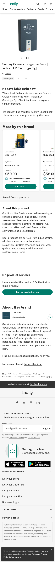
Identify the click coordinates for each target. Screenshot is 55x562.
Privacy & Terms (11, 518)
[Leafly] (13, 4)
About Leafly (9, 510)
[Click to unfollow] (50, 317)
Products (13, 374)
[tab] (26, 58)
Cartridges (38, 374)
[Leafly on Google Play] (39, 464)
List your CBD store (13, 484)
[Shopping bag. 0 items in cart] (51, 4)
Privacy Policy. (34, 438)
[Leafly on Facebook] (17, 402)
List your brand (11, 490)
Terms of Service (16, 438)
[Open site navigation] (4, 4)
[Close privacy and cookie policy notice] (51, 549)
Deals (41, 9)
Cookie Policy (31, 554)
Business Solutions (13, 472)
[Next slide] (34, 58)
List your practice (12, 496)
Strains (50, 9)
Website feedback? (27, 384)
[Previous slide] (21, 58)
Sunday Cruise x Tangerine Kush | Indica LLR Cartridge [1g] (27, 377)
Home (4, 374)
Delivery (31, 9)
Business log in (10, 502)
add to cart (20, 186)
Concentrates (25, 374)
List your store (10, 478)
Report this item (33, 364)
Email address (8, 424)
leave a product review (27, 292)
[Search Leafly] (38, 4)
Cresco (8, 74)
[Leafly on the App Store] (15, 464)
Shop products (18, 317)
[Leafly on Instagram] (31, 403)
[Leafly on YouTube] (38, 403)
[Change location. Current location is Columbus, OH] (45, 4)
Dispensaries (17, 9)
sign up (47, 428)
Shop (5, 9)
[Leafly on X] (24, 403)
